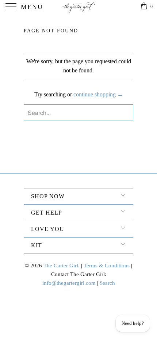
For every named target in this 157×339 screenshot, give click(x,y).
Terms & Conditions (107, 265)
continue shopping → (98, 94)
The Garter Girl (60, 265)
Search (107, 283)
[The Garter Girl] (78, 7)
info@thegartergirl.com (69, 283)
